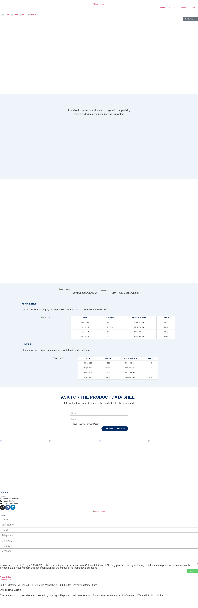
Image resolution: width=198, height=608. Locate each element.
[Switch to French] (14, 14)
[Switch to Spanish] (32, 14)
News (194, 7)
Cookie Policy (5, 579)
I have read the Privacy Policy (85, 424)
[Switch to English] (5, 14)
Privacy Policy (5, 577)
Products (172, 7)
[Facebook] (7, 507)
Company (183, 7)
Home (162, 7)
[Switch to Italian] (23, 14)
